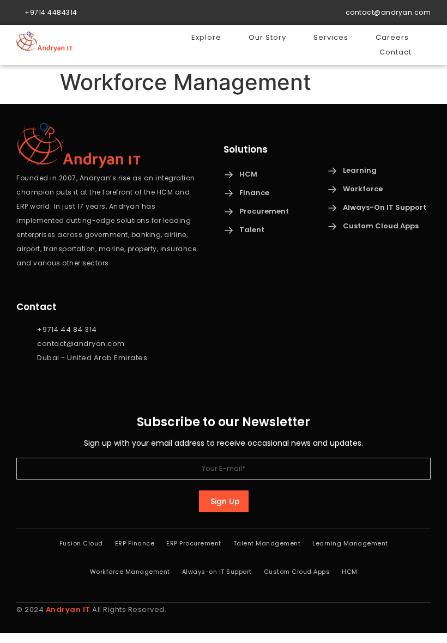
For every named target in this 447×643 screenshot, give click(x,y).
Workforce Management (130, 571)
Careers (392, 37)
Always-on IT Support (217, 571)
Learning (360, 170)
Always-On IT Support (384, 207)
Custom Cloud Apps (381, 226)
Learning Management (350, 543)
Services (330, 37)
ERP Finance (135, 543)
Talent (251, 230)
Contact (395, 52)
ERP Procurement (193, 543)
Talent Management (267, 543)
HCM (248, 174)
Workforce (363, 189)
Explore (206, 37)
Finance (254, 192)
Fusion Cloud (81, 543)
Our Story (267, 37)
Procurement (264, 211)
